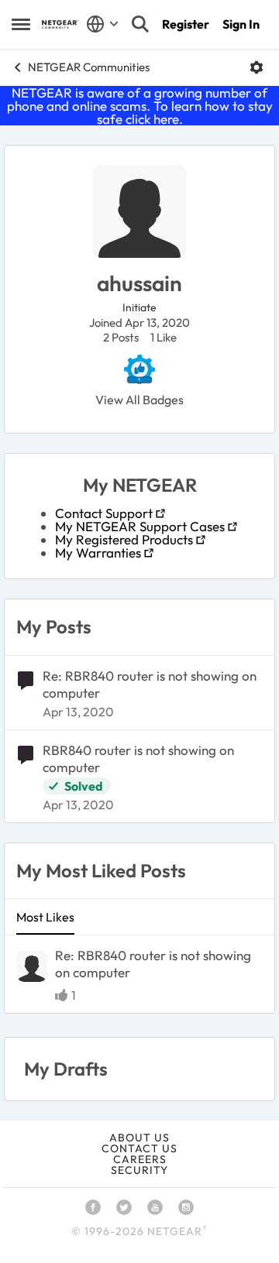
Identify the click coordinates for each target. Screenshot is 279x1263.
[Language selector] (103, 24)
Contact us (139, 1148)
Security (139, 1170)
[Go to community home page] (60, 24)
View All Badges (139, 399)
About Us (139, 1138)
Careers (140, 1159)
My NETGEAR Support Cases (140, 526)
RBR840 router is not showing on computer (138, 758)
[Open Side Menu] (21, 24)
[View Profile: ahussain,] (31, 966)
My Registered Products (124, 539)
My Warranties (98, 552)
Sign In (241, 24)
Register (185, 24)
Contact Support (104, 513)
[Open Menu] (256, 67)
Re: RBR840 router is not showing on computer (150, 684)
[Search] (140, 24)
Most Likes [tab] (45, 917)
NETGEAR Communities (89, 67)
